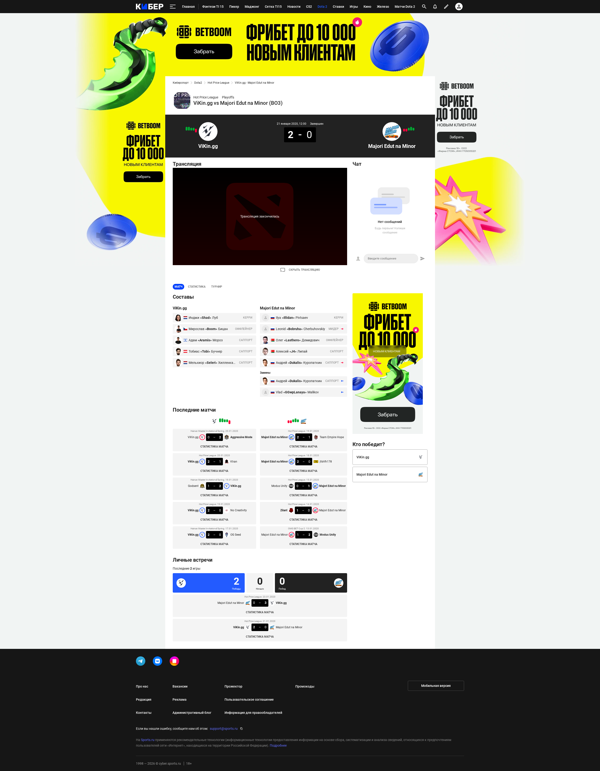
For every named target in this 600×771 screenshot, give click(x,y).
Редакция (143, 699)
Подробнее (278, 745)
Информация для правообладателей (253, 713)
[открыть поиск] (424, 6)
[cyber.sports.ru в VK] (158, 662)
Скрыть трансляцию (304, 269)
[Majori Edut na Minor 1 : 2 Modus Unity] (404, 130)
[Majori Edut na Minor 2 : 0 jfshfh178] (411, 129)
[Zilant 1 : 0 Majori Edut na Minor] (406, 130)
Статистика (197, 286)
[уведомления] (435, 6)
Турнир (216, 286)
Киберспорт (181, 82)
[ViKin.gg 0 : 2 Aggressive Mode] (196, 130)
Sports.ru (147, 740)
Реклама (179, 699)
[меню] (172, 6)
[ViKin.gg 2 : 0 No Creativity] (189, 129)
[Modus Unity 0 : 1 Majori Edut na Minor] (409, 129)
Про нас (142, 686)
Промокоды (304, 686)
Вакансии (180, 686)
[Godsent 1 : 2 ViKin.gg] (191, 129)
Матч (178, 286)
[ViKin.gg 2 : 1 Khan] (194, 129)
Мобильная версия (436, 686)
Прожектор (233, 686)
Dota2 (198, 82)
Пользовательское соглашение (249, 699)
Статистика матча (214, 446)
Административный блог (191, 713)
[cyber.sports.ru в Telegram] (141, 662)
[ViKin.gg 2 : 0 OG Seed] (187, 129)
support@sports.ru (224, 728)
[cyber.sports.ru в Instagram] (175, 662)
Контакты (143, 713)
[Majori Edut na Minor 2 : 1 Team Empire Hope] (413, 129)
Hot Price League (218, 82)
